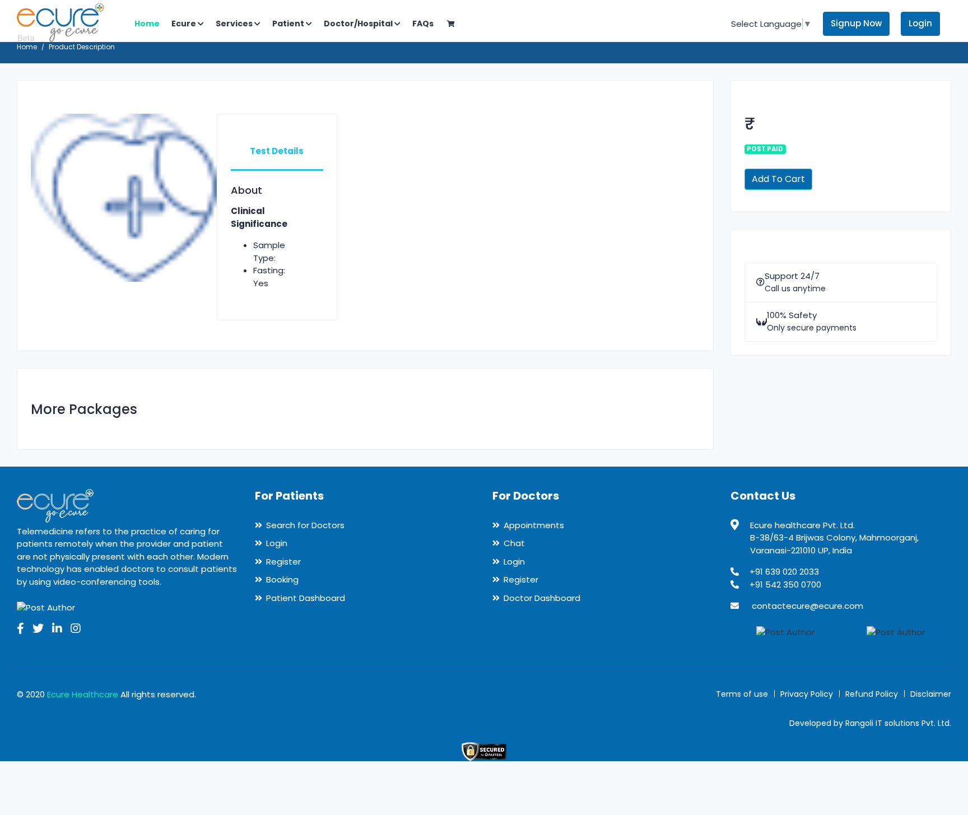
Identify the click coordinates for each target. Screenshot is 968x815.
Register (283, 561)
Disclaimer (930, 694)
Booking (282, 579)
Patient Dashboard (305, 598)
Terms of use (742, 694)
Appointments (534, 525)
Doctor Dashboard (542, 598)
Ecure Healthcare (82, 694)
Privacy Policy (806, 694)
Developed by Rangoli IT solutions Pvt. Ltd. (870, 723)
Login (920, 23)
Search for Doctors (305, 525)
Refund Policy (871, 694)
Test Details (277, 151)
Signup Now (856, 23)
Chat (514, 543)
